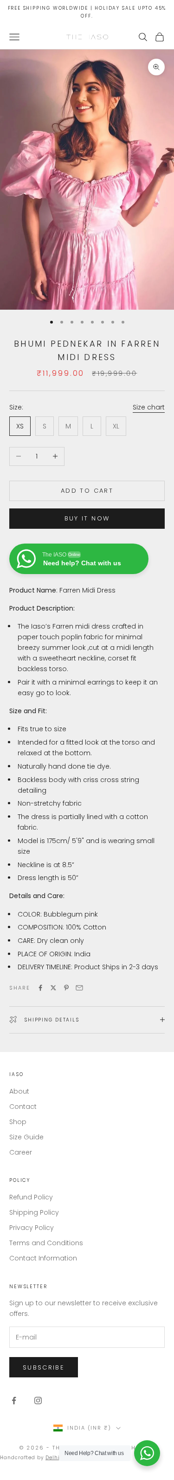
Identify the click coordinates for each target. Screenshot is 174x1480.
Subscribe (43, 1367)
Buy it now (87, 518)
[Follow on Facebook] (14, 1400)
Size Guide (26, 1137)
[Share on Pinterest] (66, 987)
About (19, 1091)
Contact (23, 1106)
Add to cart (87, 490)
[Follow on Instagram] (38, 1400)
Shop (17, 1121)
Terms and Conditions (46, 1243)
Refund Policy (31, 1197)
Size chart (149, 407)
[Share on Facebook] (40, 987)
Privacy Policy (31, 1227)
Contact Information (43, 1258)
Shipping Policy (34, 1212)
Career (20, 1152)
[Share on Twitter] (53, 987)
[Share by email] (79, 987)
